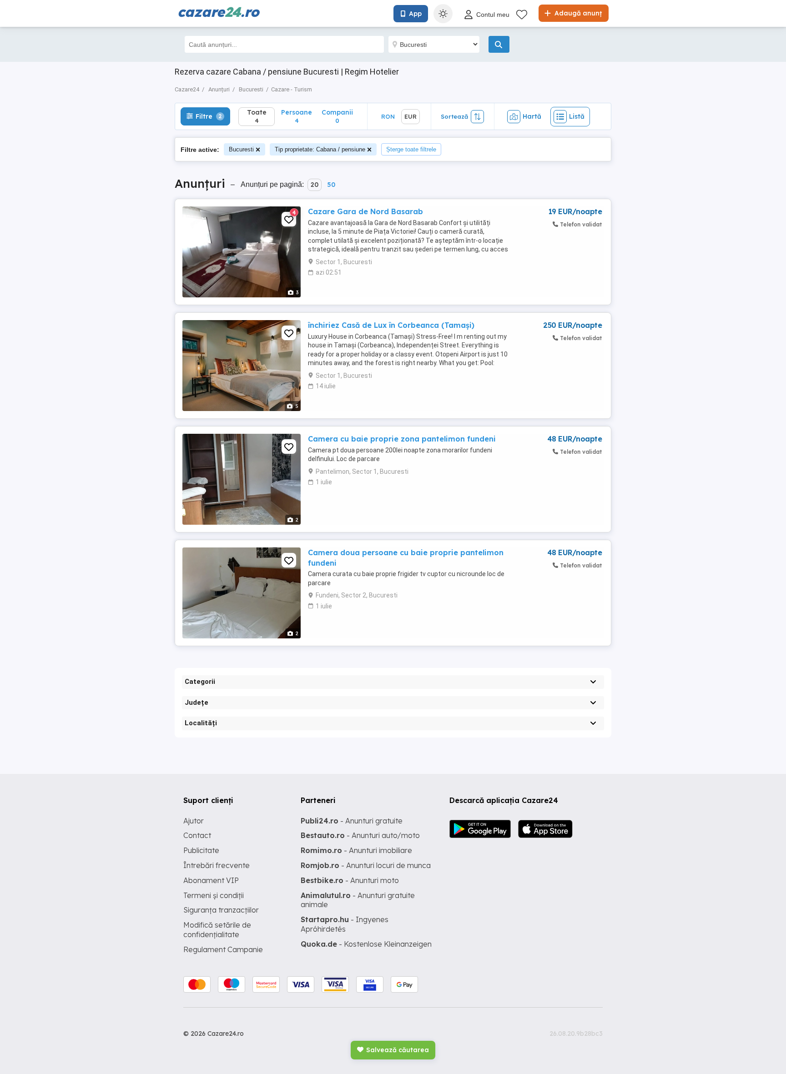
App (415, 14)
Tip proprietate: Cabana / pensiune (320, 149)
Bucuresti (241, 149)
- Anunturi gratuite (352, 820)
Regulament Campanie (223, 949)
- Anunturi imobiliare (356, 850)
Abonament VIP (211, 880)
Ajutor (193, 820)
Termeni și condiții (213, 895)
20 (314, 185)
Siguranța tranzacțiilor (221, 909)
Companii (337, 116)
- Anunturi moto (350, 880)
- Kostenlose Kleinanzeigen (366, 944)
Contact (197, 835)
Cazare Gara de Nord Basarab (365, 211)
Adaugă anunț (577, 13)
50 (331, 185)
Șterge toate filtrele (411, 149)
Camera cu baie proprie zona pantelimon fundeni (402, 438)
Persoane (296, 116)
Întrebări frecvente (216, 865)
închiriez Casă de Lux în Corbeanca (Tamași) (391, 325)
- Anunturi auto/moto (360, 835)
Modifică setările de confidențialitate (217, 929)
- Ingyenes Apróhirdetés (344, 924)
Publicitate (201, 850)
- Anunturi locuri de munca (366, 865)
